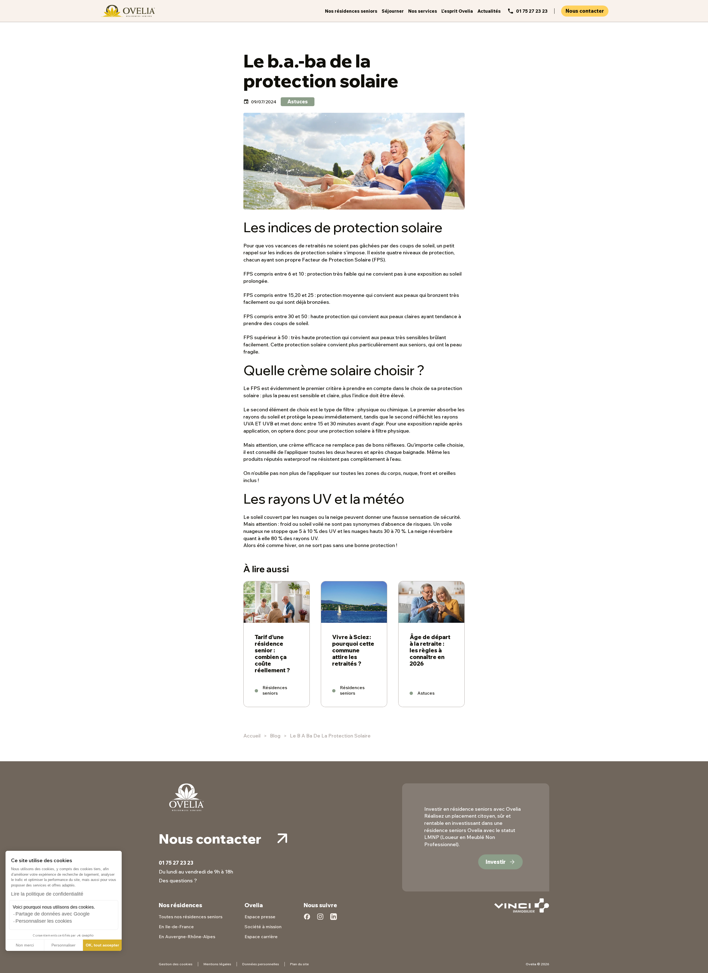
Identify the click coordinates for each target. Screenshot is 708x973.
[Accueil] (127, 11)
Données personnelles (260, 964)
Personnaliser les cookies (43, 921)
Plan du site (299, 964)
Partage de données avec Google (52, 914)
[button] (8, 967)
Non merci (25, 945)
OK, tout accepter (102, 945)
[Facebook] (307, 920)
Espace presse (259, 916)
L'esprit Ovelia (457, 11)
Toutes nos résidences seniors (190, 916)
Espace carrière (261, 936)
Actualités (489, 11)
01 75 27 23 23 (532, 11)
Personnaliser (63, 945)
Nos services (422, 11)
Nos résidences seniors (351, 11)
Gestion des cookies (175, 964)
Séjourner (393, 11)
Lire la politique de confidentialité (47, 894)
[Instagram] (320, 920)
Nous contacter (585, 11)
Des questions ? (178, 880)
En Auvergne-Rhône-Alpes (187, 936)
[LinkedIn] (333, 920)
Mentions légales (217, 964)
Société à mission (263, 926)
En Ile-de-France (176, 926)
